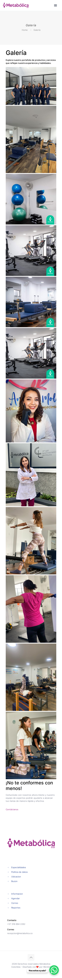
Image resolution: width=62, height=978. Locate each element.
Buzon (14, 881)
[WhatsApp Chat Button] (54, 970)
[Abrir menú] (55, 5)
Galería (37, 30)
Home (25, 30)
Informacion (17, 894)
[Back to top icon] (31, 957)
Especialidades (18, 867)
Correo (14, 903)
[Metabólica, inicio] (16, 5)
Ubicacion (16, 876)
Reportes (15, 907)
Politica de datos (19, 872)
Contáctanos (12, 809)
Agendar (15, 898)
